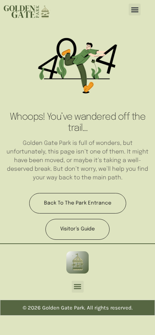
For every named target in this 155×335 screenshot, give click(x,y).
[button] (135, 9)
